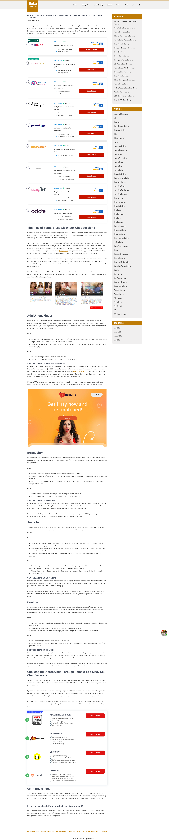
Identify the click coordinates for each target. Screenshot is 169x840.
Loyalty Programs (120, 226)
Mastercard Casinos (120, 230)
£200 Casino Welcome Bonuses (124, 96)
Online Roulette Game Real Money (125, 88)
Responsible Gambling (121, 262)
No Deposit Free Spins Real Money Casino (125, 22)
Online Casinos (119, 242)
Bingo (116, 134)
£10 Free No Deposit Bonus (123, 64)
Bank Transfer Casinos (121, 126)
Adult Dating (98, 5)
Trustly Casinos (119, 294)
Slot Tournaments (120, 278)
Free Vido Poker (119, 52)
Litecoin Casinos (119, 206)
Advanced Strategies (121, 114)
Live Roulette (118, 222)
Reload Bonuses (119, 258)
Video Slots (118, 302)
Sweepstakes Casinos (121, 286)
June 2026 (117, 332)
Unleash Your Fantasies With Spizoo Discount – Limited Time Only (85, 831)
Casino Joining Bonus (121, 84)
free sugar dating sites (80, 371)
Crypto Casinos (119, 170)
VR (133, 5)
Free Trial (95, 716)
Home (75, 5)
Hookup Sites (85, 5)
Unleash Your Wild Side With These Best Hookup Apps (45, 831)
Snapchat (55, 752)
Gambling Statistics (120, 194)
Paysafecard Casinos (121, 246)
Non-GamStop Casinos (121, 238)
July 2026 (117, 328)
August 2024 (118, 336)
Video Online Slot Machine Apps (124, 28)
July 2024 (117, 340)
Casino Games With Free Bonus (124, 68)
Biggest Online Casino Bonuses (124, 36)
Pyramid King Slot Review (122, 72)
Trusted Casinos (119, 290)
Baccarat (117, 122)
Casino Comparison (120, 150)
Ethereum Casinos (120, 182)
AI (139, 5)
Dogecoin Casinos (120, 174)
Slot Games (118, 274)
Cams (118, 5)
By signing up (63, 251)
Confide (54, 770)
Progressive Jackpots (121, 254)
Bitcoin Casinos (119, 138)
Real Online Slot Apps (121, 76)
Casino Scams (118, 162)
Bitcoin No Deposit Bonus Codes (124, 80)
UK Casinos (118, 298)
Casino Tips (118, 166)
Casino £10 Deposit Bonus (122, 32)
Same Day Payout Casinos (122, 266)
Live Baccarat (118, 210)
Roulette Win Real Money (122, 100)
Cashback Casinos (120, 146)
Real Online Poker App (121, 44)
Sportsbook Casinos (120, 282)
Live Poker (117, 218)
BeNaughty (56, 733)
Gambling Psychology (121, 190)
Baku (33, 4)
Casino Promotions (120, 158)
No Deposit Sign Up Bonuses (123, 60)
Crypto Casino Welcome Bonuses (125, 40)
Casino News (118, 154)
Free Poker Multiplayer (121, 56)
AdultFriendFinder (60, 715)
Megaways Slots (119, 234)
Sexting (109, 5)
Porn (126, 5)
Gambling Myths (119, 186)
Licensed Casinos (119, 202)
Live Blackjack (118, 214)
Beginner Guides (119, 130)
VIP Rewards (118, 306)
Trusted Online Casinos (122, 92)
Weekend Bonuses (120, 314)
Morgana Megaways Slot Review (124, 48)
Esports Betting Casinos (122, 178)
